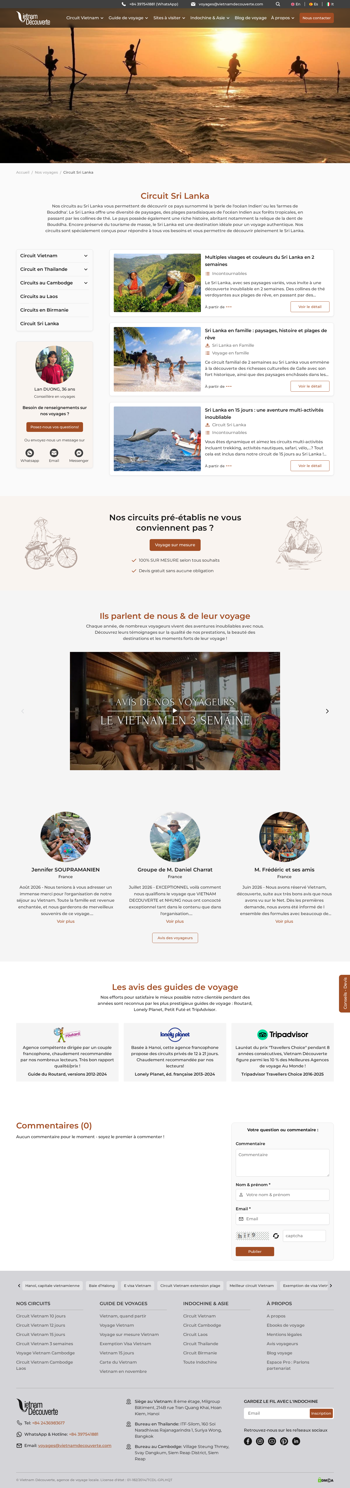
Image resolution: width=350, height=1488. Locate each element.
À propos (280, 17)
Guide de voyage (126, 17)
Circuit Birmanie (200, 1353)
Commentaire (250, 1143)
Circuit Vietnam (82, 17)
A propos (276, 1316)
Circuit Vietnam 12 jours (40, 1325)
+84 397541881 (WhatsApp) (153, 4)
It (332, 4)
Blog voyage (279, 1353)
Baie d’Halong (102, 1285)
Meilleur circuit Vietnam (252, 1285)
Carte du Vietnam (118, 1362)
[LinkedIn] (296, 1441)
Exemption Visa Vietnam (125, 1343)
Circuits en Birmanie (44, 310)
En (298, 4)
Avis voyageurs (282, 1343)
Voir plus (66, 921)
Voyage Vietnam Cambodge (45, 1353)
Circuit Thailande (200, 1343)
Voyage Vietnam (117, 1325)
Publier (255, 1251)
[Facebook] (248, 1441)
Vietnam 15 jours (117, 1353)
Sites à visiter (167, 17)
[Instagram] (260, 1441)
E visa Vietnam (137, 1285)
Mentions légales (284, 1334)
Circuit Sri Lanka (39, 323)
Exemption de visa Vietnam (308, 1285)
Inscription (321, 1413)
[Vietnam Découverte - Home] (33, 18)
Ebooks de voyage (286, 1325)
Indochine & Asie (207, 17)
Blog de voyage (251, 17)
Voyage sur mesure (175, 544)
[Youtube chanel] (272, 1441)
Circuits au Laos (39, 296)
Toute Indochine (200, 1362)
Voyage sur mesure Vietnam (129, 1334)
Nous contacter (317, 18)
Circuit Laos (195, 1334)
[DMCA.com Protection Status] (325, 1479)
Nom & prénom (253, 1184)
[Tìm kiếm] (278, 4)
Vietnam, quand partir (123, 1316)
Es (316, 4)
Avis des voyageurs (175, 938)
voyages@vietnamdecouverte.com (231, 4)
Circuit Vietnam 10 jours (41, 1316)
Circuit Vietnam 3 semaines (44, 1343)
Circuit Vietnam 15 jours (40, 1334)
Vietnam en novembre (123, 1371)
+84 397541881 (83, 1434)
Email (243, 1208)
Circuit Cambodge (202, 1325)
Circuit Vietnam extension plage (190, 1285)
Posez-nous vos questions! (54, 427)
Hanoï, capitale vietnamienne (52, 1285)
